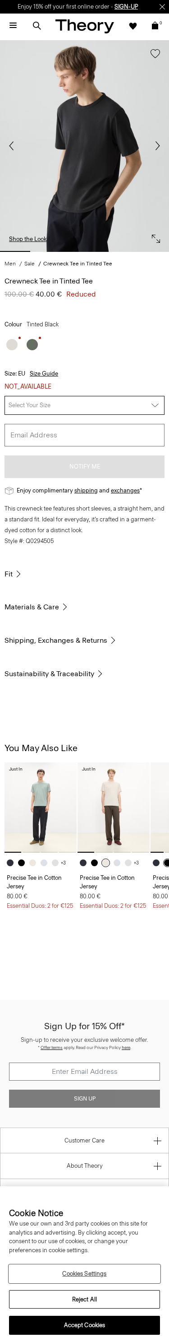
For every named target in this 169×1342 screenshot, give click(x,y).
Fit (9, 574)
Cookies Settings (84, 1273)
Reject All (84, 1299)
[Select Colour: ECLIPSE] (12, 862)
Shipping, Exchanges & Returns (56, 640)
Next (155, 145)
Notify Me (84, 466)
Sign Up (85, 1099)
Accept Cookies (84, 1325)
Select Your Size (29, 405)
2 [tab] (50, 251)
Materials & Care (32, 607)
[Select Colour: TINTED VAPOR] (12, 344)
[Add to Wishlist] (153, 58)
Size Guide (44, 373)
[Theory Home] (84, 26)
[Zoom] (153, 236)
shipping (86, 490)
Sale (29, 263)
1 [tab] (15, 251)
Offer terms (52, 1047)
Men (10, 263)
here (126, 1047)
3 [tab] (84, 251)
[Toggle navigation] (13, 26)
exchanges (125, 490)
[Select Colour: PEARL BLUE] (46, 862)
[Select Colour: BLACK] (23, 862)
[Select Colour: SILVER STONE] (35, 862)
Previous (13, 145)
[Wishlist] (133, 26)
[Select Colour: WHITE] (57, 862)
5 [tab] (154, 251)
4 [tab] (119, 251)
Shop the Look (27, 239)
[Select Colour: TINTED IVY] (32, 344)
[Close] (162, 6)
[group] (41, 807)
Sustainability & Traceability (49, 673)
